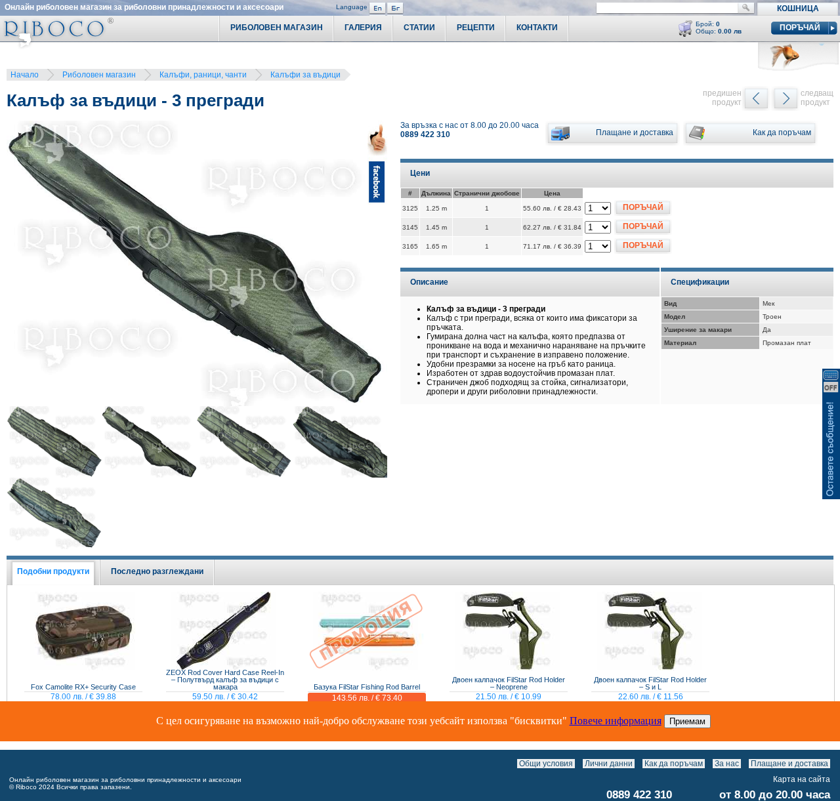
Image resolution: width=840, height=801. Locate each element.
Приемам (687, 721)
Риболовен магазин (99, 74)
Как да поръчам (673, 763)
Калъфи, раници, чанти (203, 74)
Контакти (537, 27)
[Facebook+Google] (377, 265)
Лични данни (609, 763)
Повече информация (616, 720)
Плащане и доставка (789, 763)
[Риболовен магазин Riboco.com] (57, 45)
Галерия (363, 27)
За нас (727, 763)
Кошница (798, 8)
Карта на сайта (801, 779)
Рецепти (476, 27)
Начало (24, 74)
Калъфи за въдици (305, 74)
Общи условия (546, 763)
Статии (419, 27)
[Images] (833, 763)
